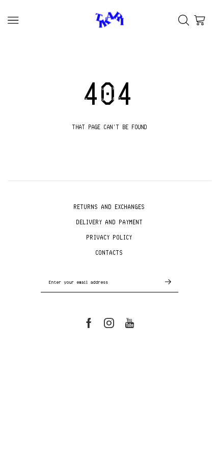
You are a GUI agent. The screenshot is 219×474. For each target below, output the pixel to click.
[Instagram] (109, 323)
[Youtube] (129, 323)
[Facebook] (89, 323)
